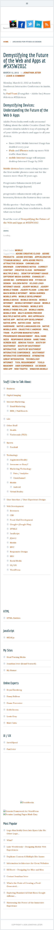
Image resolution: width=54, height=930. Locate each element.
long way (43, 289)
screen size (9, 342)
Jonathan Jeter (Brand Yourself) (21, 663)
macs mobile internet (15, 293)
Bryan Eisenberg (14, 690)
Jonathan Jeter (27, 16)
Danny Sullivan (13, 696)
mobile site (36, 306)
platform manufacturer (25, 332)
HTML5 (13, 529)
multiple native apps (14, 316)
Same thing (39, 339)
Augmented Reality (18, 460)
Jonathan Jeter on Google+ (12, 24)
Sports (10, 442)
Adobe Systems (24, 257)
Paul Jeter (11, 749)
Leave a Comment (15, 75)
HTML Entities (13, 618)
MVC (12, 547)
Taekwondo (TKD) (18, 434)
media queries (37, 293)
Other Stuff (12, 425)
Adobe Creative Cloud (28, 253)
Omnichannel (19, 478)
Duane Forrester (14, 703)
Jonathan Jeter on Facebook (21, 24)
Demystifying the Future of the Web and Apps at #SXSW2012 (25, 60)
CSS (12, 515)
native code (24, 322)
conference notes (25, 266)
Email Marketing (17, 406)
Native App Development (30, 319)
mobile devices (29, 299)
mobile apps (10, 296)
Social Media (15, 561)
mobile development (30, 296)
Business (11, 388)
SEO (12, 556)
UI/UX (13, 565)
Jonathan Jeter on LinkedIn (38, 24)
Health (13, 430)
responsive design (21, 339)
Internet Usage (11, 286)
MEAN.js (10, 637)
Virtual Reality (16, 491)
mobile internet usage (27, 303)
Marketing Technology (20, 469)
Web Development (15, 506)
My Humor (11, 670)
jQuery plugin (28, 289)
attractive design (13, 263)
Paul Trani (11, 93)
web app (7, 369)
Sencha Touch (26, 342)
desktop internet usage (34, 273)
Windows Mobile (39, 369)
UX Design (40, 365)
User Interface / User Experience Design (26, 499)
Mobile (19, 250)
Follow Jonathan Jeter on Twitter (29, 24)
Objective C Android (30, 329)
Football (14, 447)
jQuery (13, 538)
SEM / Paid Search (18, 411)
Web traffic (21, 369)
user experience (24, 365)
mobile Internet (17, 157)
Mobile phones (20, 306)
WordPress (15, 570)
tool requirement (25, 362)
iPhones (24, 150)
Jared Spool (12, 742)
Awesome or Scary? (19, 464)
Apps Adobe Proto (33, 260)
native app (9, 319)
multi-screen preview (30, 313)
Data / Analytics (20, 473)
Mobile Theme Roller (15, 309)
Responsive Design (19, 551)
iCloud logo (36, 283)
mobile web (9, 313)
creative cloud (23, 270)
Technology (12, 455)
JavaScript (14, 533)
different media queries (16, 276)
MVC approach (36, 316)
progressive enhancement (18, 336)
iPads (12, 150)
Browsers (14, 510)
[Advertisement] (27, 777)
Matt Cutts (12, 723)
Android (17, 487)
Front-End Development (21, 520)
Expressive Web (24, 280)
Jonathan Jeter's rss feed (47, 24)
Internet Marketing (16, 402)
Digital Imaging (14, 395)
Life (8, 419)
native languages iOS (28, 326)
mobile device (11, 299)
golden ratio (20, 283)
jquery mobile (30, 286)
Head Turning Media (16, 657)
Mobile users (36, 309)
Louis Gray (12, 716)
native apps (9, 322)
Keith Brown (12, 709)
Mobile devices (11, 168)
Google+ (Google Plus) (20, 524)
